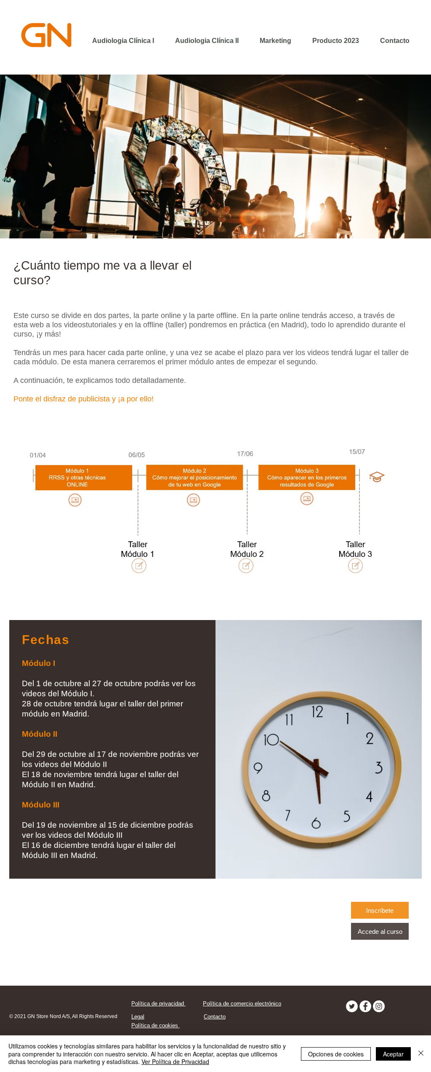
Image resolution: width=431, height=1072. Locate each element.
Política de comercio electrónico (242, 1003)
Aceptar (393, 1054)
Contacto (215, 1016)
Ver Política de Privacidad (175, 1061)
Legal (137, 1016)
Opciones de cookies (336, 1054)
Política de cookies (155, 1025)
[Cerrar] (421, 1053)
